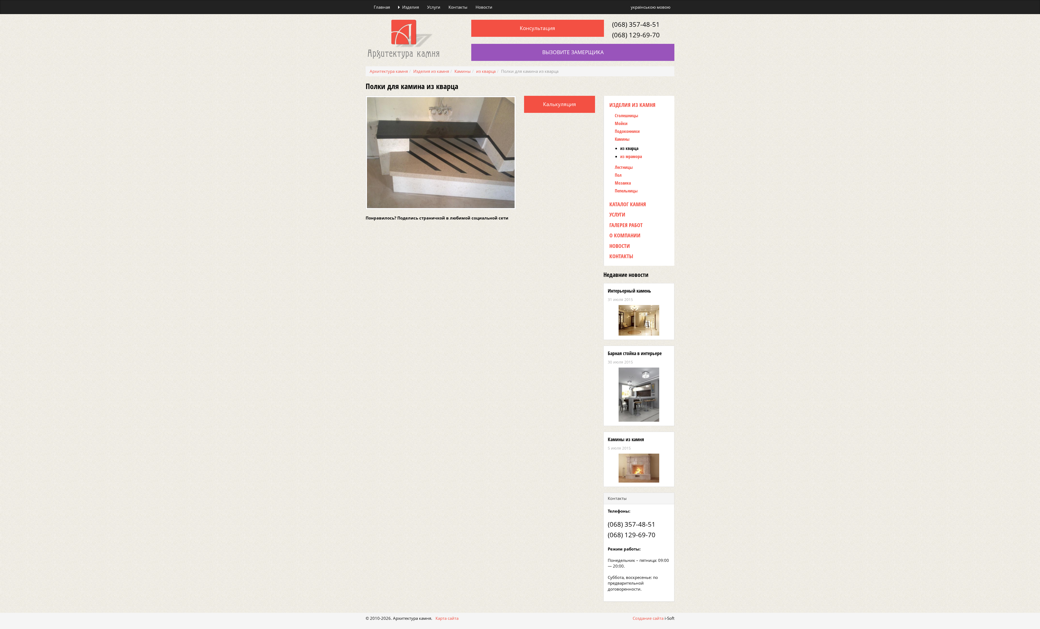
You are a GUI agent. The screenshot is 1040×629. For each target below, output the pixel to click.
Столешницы (626, 115)
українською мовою (650, 7)
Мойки (621, 123)
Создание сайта (648, 618)
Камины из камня (626, 439)
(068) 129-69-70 (636, 34)
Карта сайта (447, 618)
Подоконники (627, 131)
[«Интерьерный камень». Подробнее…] (639, 320)
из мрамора (631, 156)
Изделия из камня (632, 105)
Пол (618, 175)
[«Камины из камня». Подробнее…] (639, 468)
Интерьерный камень (629, 290)
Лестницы (624, 167)
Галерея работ (626, 225)
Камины (622, 139)
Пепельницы (626, 191)
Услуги (433, 7)
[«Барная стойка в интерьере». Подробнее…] (639, 395)
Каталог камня (627, 204)
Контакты (457, 7)
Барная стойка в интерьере (635, 353)
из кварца (629, 148)
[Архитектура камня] (403, 38)
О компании (625, 235)
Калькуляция (559, 104)
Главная (382, 7)
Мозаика (623, 183)
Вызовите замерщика (573, 52)
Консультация (537, 28)
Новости (484, 7)
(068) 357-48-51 (636, 24)
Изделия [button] (410, 7)
